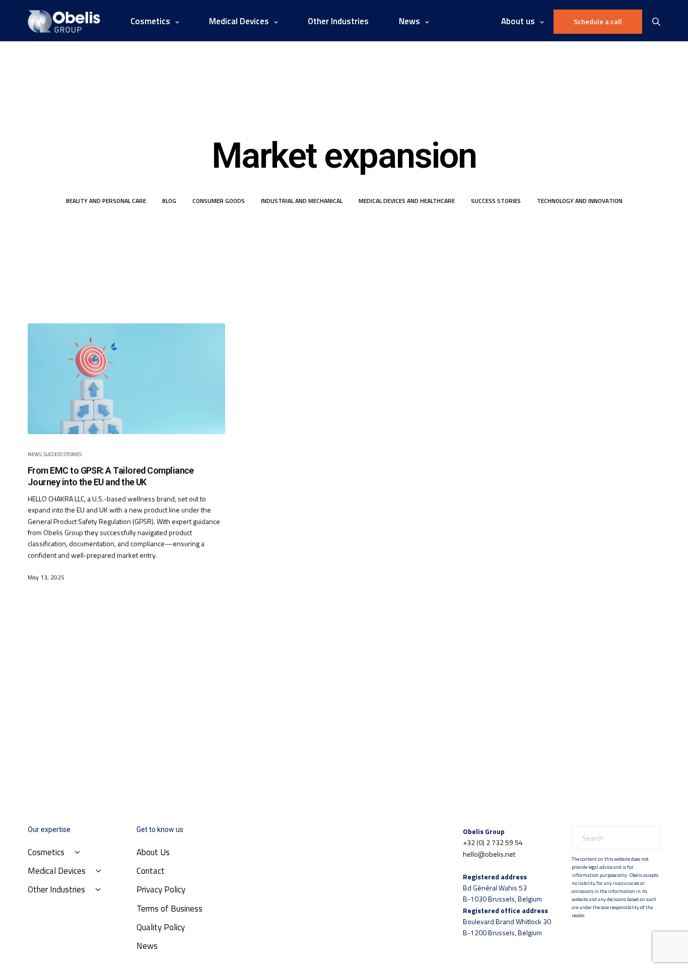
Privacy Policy (160, 889)
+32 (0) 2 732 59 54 (493, 842)
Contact (150, 870)
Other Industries (338, 21)
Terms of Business (169, 908)
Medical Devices (239, 21)
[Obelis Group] (64, 21)
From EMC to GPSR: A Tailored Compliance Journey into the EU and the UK (111, 476)
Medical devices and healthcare (407, 200)
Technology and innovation (580, 200)
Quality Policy (160, 927)
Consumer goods (218, 200)
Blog (169, 200)
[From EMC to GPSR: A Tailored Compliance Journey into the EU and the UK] (126, 378)
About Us (153, 852)
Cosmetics (150, 21)
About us (518, 21)
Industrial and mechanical (301, 200)
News (34, 454)
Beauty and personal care (106, 200)
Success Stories (496, 200)
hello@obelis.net (489, 854)
